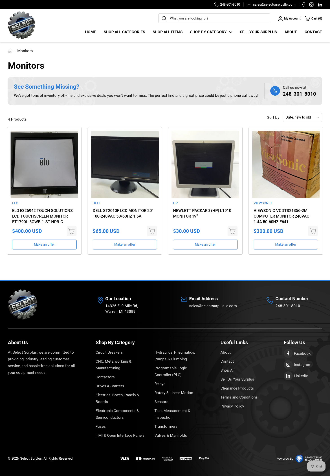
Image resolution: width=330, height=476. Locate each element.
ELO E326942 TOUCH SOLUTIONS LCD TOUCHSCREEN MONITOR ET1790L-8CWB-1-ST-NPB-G (42, 216)
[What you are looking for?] (164, 18)
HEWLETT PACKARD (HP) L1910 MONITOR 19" (202, 213)
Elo (15, 203)
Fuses (101, 426)
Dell (97, 203)
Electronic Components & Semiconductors (117, 414)
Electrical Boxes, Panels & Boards (117, 398)
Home (90, 32)
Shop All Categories (124, 32)
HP (175, 203)
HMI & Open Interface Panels (120, 435)
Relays (159, 383)
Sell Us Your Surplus (237, 379)
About (290, 32)
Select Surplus (31, 458)
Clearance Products (237, 388)
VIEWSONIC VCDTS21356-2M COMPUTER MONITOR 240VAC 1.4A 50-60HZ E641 (281, 216)
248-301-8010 (299, 94)
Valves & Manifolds (170, 435)
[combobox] (214, 18)
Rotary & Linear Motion (173, 392)
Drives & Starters (110, 386)
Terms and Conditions (239, 397)
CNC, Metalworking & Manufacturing (114, 364)
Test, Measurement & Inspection (172, 414)
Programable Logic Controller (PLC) (170, 371)
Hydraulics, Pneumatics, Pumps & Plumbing (174, 355)
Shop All (227, 370)
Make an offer (44, 244)
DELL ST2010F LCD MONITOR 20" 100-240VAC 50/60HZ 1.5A (123, 213)
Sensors (161, 401)
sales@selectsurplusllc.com (213, 306)
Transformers (166, 426)
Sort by (273, 117)
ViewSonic (263, 203)
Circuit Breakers (109, 352)
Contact (313, 32)
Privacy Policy (232, 406)
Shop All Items (168, 32)
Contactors (105, 377)
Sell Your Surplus (258, 32)
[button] (313, 18)
